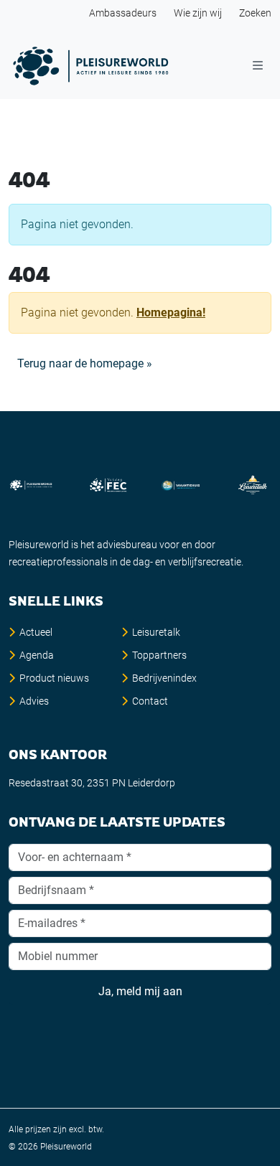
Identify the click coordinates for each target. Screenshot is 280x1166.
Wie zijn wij (198, 13)
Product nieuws (54, 678)
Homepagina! (170, 312)
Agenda (36, 655)
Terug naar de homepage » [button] (84, 363)
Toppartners (159, 655)
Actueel (35, 632)
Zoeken (255, 13)
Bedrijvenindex (164, 678)
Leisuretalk (156, 632)
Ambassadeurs (123, 13)
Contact (150, 701)
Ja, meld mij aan (140, 991)
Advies (34, 701)
